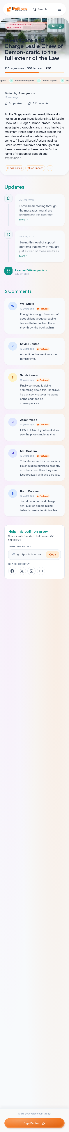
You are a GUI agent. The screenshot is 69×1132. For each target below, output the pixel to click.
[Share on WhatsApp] (31, 571)
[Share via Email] (41, 571)
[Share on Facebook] (12, 571)
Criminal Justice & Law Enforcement (19, 26)
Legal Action (14, 168)
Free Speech (35, 168)
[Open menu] (60, 9)
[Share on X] (22, 571)
